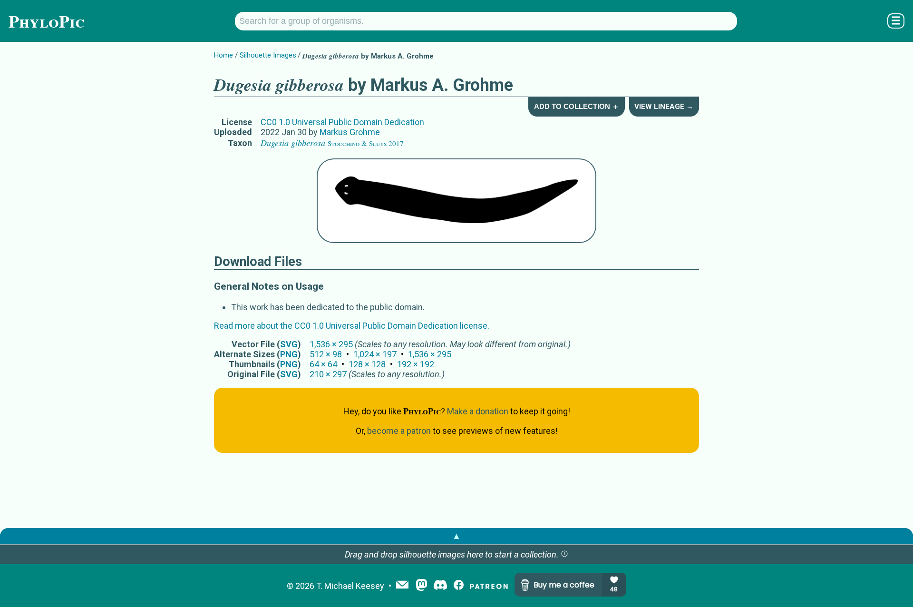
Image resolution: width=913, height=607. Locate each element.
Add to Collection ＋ (576, 106)
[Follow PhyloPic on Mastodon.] (421, 586)
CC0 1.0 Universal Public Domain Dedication (342, 122)
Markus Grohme (350, 132)
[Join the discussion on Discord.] (440, 586)
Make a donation (477, 411)
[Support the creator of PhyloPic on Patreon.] (489, 586)
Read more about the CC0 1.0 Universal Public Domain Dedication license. (351, 326)
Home (223, 55)
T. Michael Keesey (350, 586)
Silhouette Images (268, 55)
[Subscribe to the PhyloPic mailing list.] (402, 585)
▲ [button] (456, 536)
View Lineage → (663, 106)
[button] (564, 554)
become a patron (399, 431)
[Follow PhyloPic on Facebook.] (459, 586)
